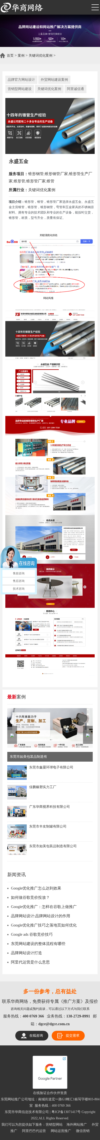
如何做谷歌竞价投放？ (30, 897)
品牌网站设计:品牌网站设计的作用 (40, 916)
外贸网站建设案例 (54, 79)
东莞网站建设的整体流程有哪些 (38, 944)
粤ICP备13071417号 (66, 1112)
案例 (21, 55)
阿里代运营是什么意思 (30, 962)
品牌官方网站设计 (21, 79)
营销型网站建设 (20, 89)
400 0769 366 (61, 1105)
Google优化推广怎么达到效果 (36, 888)
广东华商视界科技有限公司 (49, 807)
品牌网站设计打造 (26, 953)
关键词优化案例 (40, 55)
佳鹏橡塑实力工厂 (42, 787)
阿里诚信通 (75, 89)
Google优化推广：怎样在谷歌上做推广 (44, 907)
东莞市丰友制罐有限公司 (48, 826)
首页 (10, 55)
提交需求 (72, 1035)
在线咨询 (36, 1035)
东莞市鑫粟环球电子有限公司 (51, 767)
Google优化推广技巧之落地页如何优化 (44, 925)
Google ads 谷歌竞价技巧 (32, 934)
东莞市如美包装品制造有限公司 (53, 846)
